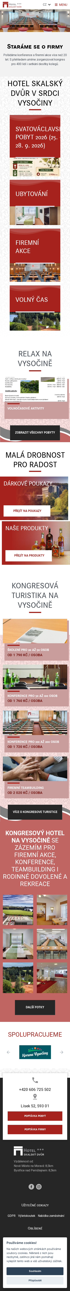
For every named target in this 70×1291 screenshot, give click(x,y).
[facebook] (31, 1186)
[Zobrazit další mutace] (49, 4)
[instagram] (39, 1186)
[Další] (3, 22)
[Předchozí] (66, 22)
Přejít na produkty (28, 555)
